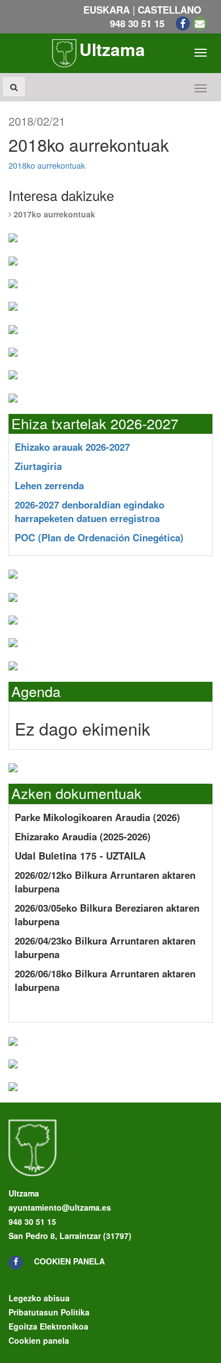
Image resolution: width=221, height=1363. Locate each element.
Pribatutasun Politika (49, 1312)
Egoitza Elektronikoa (48, 1326)
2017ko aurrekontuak (53, 214)
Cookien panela (69, 1261)
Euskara (106, 9)
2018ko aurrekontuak (46, 165)
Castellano (169, 9)
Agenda (36, 691)
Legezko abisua (39, 1298)
